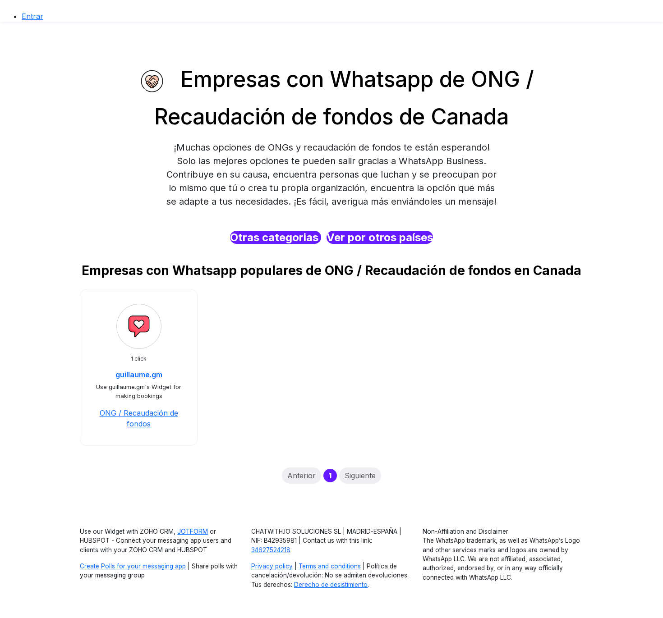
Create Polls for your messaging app (133, 566)
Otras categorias (275, 237)
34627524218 (270, 550)
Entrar (32, 16)
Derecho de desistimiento (331, 584)
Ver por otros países (380, 237)
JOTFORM (192, 531)
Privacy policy (272, 566)
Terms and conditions (330, 566)
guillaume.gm (138, 374)
